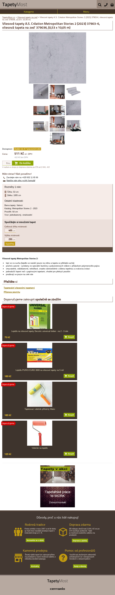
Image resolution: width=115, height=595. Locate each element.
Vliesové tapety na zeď (27, 17)
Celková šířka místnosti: (15, 226)
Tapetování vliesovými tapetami (19, 287)
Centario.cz (57, 588)
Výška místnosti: (12, 235)
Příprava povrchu (12, 292)
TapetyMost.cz (8, 17)
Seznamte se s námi (35, 540)
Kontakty (35, 566)
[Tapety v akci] (57, 482)
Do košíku (69, 337)
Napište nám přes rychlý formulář (20, 180)
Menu (86, 11)
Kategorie (29, 11)
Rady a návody (80, 566)
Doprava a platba (80, 540)
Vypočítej (10, 243)
